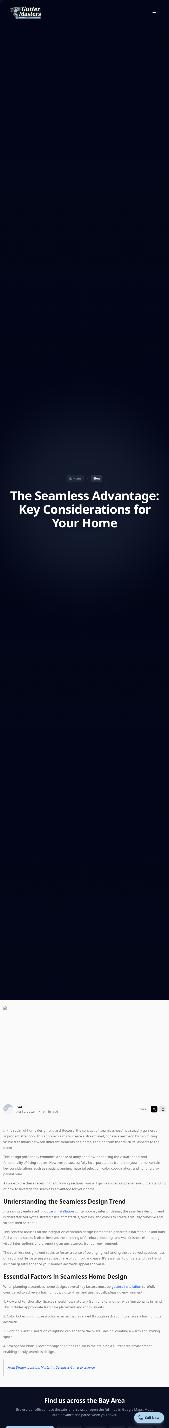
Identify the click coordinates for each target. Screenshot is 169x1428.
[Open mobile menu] (154, 12)
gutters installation (59, 1211)
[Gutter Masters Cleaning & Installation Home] (26, 12)
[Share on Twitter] (154, 1109)
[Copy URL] (162, 1109)
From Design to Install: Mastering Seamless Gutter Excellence (51, 1367)
